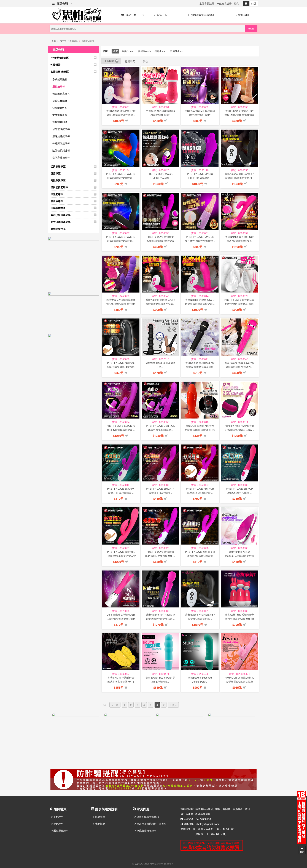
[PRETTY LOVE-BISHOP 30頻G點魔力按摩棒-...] (239, 463)
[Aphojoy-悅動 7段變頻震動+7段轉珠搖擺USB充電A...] (239, 400)
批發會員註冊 (206, 3)
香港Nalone (176, 51)
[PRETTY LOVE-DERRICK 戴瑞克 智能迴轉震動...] (160, 400)
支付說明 (58, 816)
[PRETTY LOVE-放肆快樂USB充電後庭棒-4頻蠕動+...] (120, 337)
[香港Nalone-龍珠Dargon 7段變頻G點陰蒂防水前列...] (239, 148)
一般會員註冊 (224, 3)
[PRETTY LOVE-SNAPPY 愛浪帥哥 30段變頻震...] (120, 463)
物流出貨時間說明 (146, 830)
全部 (115, 51)
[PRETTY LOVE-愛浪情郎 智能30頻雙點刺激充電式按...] (160, 211)
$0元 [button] (254, 3)
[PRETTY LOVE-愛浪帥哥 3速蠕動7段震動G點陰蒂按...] (200, 526)
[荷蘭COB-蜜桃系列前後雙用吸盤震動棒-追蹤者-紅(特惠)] (200, 400)
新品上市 (161, 15)
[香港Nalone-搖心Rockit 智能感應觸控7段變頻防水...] (160, 589)
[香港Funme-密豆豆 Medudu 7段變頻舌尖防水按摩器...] (239, 526)
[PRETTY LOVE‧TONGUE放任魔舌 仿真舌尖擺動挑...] (200, 211)
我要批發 (99, 823)
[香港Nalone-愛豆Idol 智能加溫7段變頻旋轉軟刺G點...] (239, 211)
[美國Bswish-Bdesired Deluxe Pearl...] (200, 652)
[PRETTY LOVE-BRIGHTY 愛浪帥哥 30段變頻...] (160, 463)
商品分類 (61, 3)
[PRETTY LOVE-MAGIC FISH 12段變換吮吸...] (200, 148)
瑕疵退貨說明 (60, 830)
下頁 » (173, 705)
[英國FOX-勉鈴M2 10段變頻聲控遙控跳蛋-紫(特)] (200, 85)
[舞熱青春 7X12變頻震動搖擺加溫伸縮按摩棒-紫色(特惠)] (120, 274)
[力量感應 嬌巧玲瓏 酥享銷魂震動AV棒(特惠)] (160, 85)
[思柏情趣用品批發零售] (77, 14)
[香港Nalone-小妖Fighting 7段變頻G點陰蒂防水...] (200, 589)
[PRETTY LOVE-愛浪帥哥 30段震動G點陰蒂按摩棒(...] (160, 526)
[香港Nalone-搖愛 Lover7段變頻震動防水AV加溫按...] (239, 337)
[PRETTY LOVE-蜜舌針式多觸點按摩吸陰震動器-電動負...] (239, 274)
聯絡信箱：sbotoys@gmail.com (201, 824)
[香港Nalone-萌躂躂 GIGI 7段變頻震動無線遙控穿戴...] (160, 274)
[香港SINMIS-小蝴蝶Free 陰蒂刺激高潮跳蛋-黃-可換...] (120, 652)
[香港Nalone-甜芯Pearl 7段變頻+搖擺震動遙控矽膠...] (120, 85)
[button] (127, 121)
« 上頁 (115, 705)
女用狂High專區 (69, 40)
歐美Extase (128, 51)
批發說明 (243, 15)
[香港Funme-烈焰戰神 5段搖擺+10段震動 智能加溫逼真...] (239, 85)
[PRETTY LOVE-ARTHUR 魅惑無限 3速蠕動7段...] (200, 463)
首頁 (53, 40)
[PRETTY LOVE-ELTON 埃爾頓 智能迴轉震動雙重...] (120, 400)
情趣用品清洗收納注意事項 (151, 823)
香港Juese (160, 51)
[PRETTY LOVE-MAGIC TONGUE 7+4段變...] (160, 148)
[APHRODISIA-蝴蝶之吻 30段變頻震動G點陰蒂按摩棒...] (239, 652)
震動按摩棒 (88, 40)
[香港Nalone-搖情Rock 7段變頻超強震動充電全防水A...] (200, 337)
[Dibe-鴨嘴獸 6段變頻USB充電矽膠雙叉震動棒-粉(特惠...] (120, 589)
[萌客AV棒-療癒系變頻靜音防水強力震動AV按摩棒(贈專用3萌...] (239, 589)
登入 (236, 3)
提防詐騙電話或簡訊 (202, 15)
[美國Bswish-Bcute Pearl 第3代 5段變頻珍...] (160, 652)
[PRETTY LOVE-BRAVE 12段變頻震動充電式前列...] (120, 148)
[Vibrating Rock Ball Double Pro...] (160, 337)
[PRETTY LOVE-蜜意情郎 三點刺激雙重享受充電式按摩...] (120, 526)
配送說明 (58, 823)
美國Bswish (144, 51)
